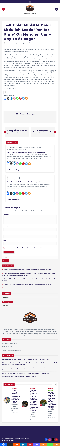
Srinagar (22, 43)
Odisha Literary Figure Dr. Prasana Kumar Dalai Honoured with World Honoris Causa (27, 269)
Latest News (26, 147)
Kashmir (33, 147)
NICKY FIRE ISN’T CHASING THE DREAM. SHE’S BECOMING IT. (21, 287)
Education (51, 390)
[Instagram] (14, 98)
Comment (7, 214)
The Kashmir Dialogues (12, 43)
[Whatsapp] (17, 98)
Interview (32, 390)
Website (6, 240)
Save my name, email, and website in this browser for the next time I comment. (28, 247)
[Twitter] (23, 98)
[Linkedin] (11, 98)
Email (5, 233)
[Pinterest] (20, 98)
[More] (26, 98)
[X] (8, 98)
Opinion (14, 388)
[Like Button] (5, 92)
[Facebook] (5, 98)
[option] (12, 400)
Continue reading (13, 170)
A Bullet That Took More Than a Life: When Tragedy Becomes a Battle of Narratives (27, 284)
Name (6, 226)
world (31, 388)
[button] (53, 384)
